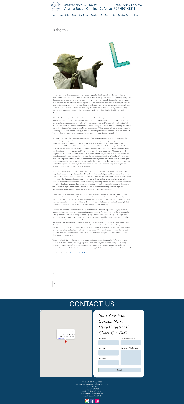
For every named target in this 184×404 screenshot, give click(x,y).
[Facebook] (92, 401)
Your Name (102, 338)
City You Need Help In (128, 338)
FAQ (123, 333)
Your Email (102, 348)
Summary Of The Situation (129, 348)
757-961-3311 (124, 8)
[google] (87, 401)
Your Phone (102, 358)
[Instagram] (97, 401)
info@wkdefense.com (95, 391)
